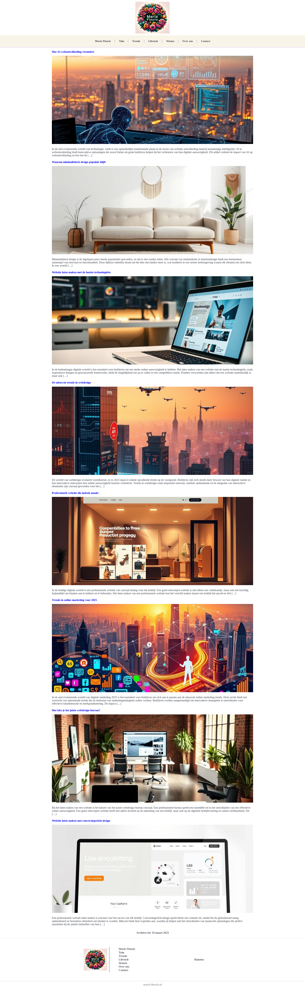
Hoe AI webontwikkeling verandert (73, 51)
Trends (136, 41)
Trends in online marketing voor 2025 (74, 600)
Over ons (187, 41)
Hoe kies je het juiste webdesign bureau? (76, 710)
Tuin (121, 41)
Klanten (199, 959)
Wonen (170, 41)
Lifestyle (153, 41)
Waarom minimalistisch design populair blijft (79, 162)
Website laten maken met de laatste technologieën (81, 272)
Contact (205, 41)
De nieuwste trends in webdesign (71, 382)
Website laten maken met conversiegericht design (81, 820)
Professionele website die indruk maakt (75, 492)
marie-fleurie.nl (152, 984)
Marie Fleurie (103, 41)
